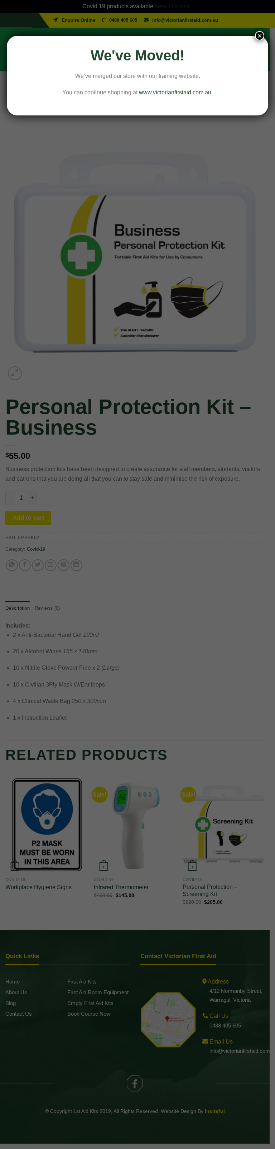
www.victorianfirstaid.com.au (175, 92)
